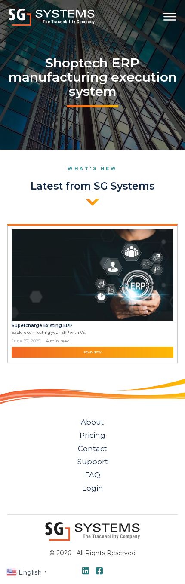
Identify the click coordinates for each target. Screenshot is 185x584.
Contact (92, 448)
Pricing (92, 435)
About (92, 422)
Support (92, 461)
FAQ (92, 475)
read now (92, 352)
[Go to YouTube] (85, 571)
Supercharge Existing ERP (42, 325)
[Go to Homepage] (52, 17)
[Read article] (93, 274)
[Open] (169, 16)
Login (92, 488)
